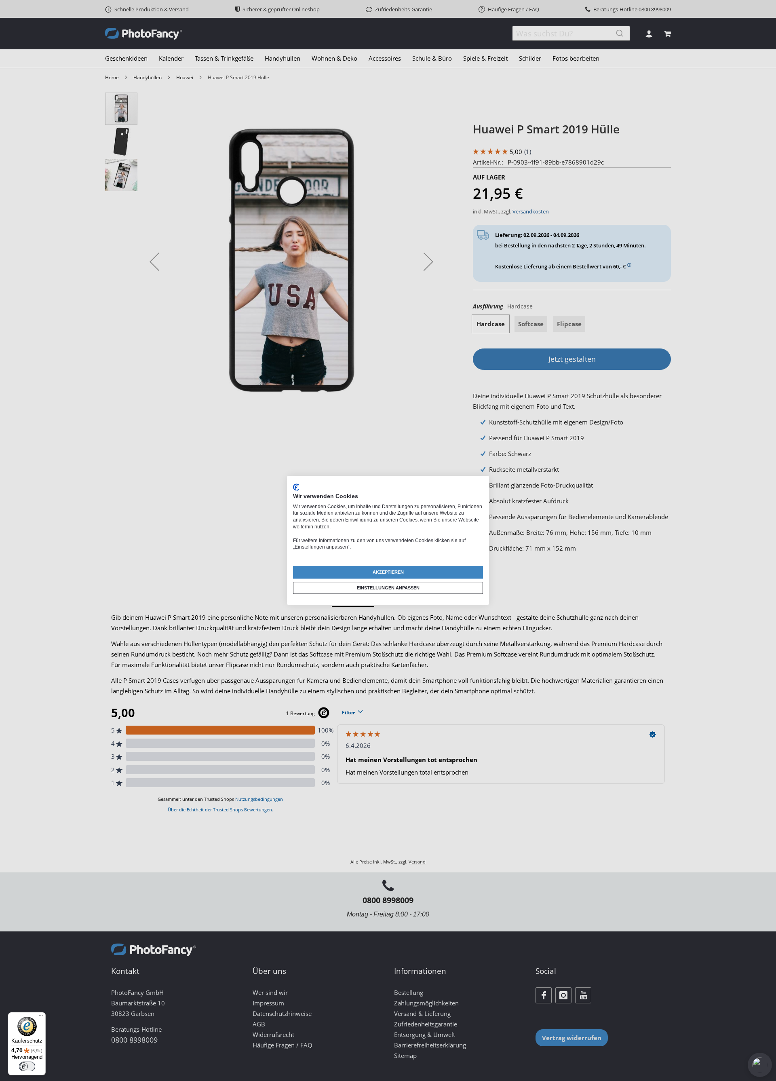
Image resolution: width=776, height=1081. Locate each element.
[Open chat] (760, 1065)
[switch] (27, 1066)
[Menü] (41, 1017)
